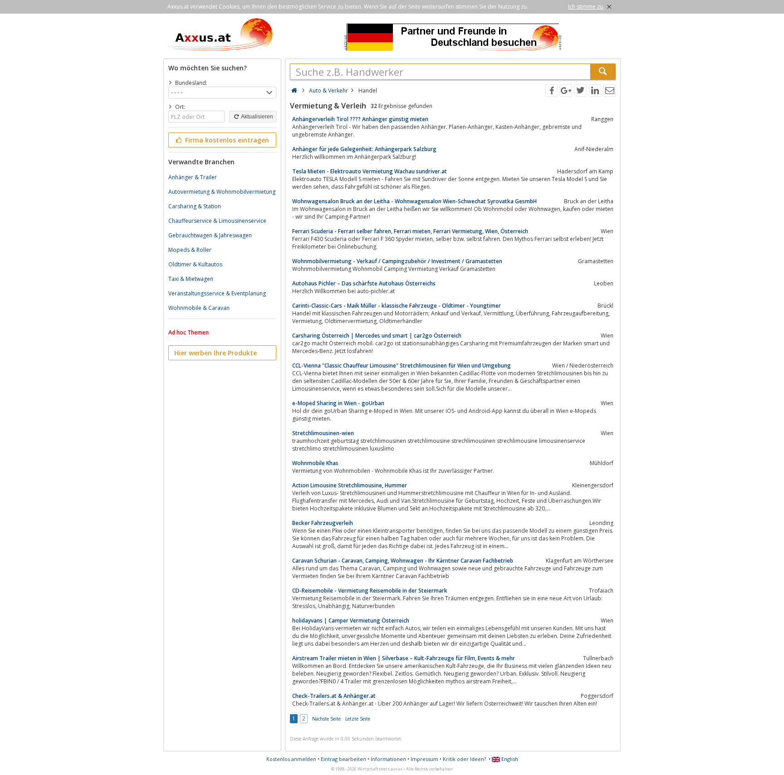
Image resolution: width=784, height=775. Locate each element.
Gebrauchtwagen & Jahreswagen (210, 235)
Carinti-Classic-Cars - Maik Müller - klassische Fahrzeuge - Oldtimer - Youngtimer (396, 305)
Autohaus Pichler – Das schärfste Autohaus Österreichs (364, 283)
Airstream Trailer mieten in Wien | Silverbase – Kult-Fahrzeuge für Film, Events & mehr (403, 658)
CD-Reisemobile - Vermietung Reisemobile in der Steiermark (369, 590)
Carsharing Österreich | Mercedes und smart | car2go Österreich (376, 335)
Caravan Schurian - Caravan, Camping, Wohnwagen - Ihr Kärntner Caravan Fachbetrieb (402, 560)
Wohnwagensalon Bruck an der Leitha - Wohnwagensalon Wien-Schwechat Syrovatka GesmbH (414, 201)
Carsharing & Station (194, 206)
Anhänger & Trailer (192, 177)
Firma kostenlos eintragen (226, 140)
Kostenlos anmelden (291, 758)
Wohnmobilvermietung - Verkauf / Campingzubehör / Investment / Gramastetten (397, 261)
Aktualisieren (256, 116)
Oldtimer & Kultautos (195, 264)
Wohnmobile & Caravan (199, 308)
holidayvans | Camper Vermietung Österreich (350, 620)
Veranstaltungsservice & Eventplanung (217, 293)
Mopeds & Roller (189, 250)
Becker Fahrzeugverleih (322, 523)
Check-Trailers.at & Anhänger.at (334, 696)
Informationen (388, 758)
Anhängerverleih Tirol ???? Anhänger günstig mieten (360, 119)
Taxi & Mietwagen (190, 279)
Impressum (424, 758)
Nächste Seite (326, 719)
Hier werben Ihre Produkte (215, 352)
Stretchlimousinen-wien (323, 433)
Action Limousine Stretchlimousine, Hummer (349, 485)
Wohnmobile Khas (315, 463)
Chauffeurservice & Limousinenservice (217, 221)
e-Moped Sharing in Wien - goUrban (338, 403)
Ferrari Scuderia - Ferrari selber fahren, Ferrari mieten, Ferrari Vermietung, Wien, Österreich (410, 231)
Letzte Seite (357, 719)
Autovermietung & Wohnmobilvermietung (221, 192)
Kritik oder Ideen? (464, 758)
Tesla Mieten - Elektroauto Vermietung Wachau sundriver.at (369, 171)
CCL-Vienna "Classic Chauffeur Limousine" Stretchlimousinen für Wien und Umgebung (401, 365)
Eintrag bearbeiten (343, 758)
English (509, 758)
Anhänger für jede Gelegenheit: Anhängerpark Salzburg (364, 149)
